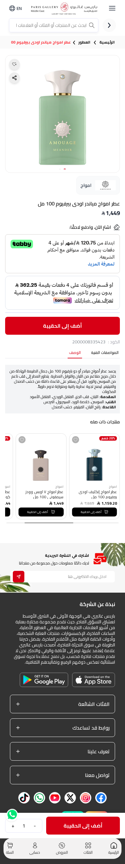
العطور (84, 42)
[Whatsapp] (11, 813)
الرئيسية (107, 42)
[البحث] (92, 25)
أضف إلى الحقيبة (62, 326)
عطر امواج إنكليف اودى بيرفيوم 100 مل (98, 494)
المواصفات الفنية (105, 353)
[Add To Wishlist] (75, 439)
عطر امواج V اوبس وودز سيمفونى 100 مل (44, 494)
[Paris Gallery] (65, 8)
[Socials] (101, 798)
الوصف (75, 353)
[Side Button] (112, 8)
